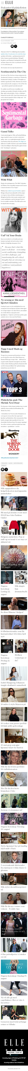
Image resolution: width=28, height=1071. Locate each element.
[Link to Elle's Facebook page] (11, 1050)
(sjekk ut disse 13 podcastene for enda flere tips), (13, 54)
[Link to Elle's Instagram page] (6, 1050)
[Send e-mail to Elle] (21, 1050)
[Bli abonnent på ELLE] (14, 1055)
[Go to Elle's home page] (14, 1042)
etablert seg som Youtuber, (14, 190)
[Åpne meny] (2, 2)
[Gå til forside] (9, 2)
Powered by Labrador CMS (14, 1068)
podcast (4, 465)
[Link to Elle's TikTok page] (16, 1050)
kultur (10, 463)
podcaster (4, 463)
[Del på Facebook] (12, 46)
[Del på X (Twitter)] (15, 46)
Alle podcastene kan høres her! (9, 457)
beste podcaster (18, 463)
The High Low (22, 141)
